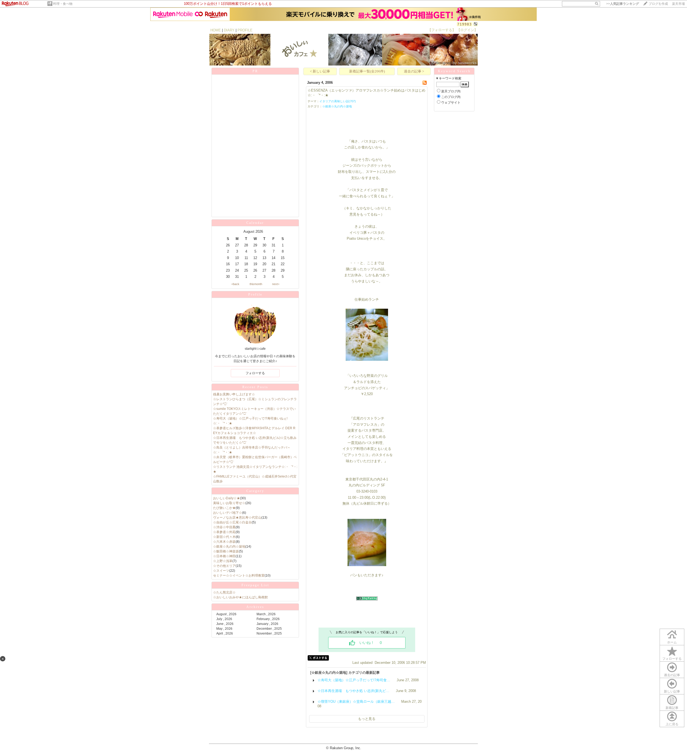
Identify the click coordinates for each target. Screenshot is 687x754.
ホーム (672, 642)
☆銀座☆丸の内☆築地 (229, 546)
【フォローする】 (442, 30)
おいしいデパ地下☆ (227, 513)
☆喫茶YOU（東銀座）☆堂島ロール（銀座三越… (356, 702)
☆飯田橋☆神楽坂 (226, 551)
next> (275, 284)
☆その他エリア (224, 566)
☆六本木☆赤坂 (224, 542)
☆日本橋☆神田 (224, 556)
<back (235, 284)
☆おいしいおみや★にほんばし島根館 (240, 597)
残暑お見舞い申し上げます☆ (234, 394)
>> (622, 4)
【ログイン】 (467, 30)
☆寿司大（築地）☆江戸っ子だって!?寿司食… (353, 680)
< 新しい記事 (320, 71)
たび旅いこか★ (224, 508)
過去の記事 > (414, 71)
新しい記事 (672, 691)
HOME (215, 30)
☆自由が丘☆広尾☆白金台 (232, 522)
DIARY (229, 30)
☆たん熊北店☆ (224, 592)
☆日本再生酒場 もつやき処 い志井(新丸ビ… (353, 691)
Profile (255, 294)
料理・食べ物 (62, 4)
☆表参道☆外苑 (224, 532)
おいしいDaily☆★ (226, 498)
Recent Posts (255, 387)
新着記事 (672, 708)
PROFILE (245, 30)
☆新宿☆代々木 (224, 537)
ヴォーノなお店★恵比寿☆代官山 (237, 517)
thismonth (256, 284)
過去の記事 (672, 675)
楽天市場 (678, 4)
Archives (255, 607)
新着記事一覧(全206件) (367, 71)
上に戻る (672, 724)
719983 (464, 24)
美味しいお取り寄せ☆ (229, 503)
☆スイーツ (221, 571)
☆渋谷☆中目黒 (224, 527)
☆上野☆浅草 (222, 561)
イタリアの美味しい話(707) (337, 101)
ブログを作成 (658, 4)
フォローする (672, 659)
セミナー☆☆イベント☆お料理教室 (239, 575)
